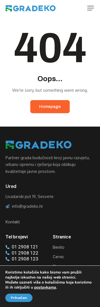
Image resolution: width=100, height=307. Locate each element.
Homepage (50, 106)
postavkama (45, 287)
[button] (90, 8)
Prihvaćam (19, 298)
